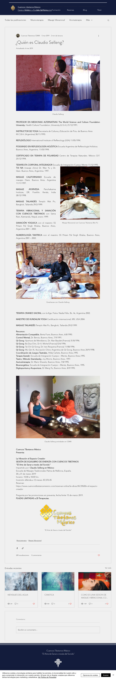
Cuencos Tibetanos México (58, 650)
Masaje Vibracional (56, 20)
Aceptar (106, 675)
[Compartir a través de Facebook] (17, 548)
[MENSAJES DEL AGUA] (21, 581)
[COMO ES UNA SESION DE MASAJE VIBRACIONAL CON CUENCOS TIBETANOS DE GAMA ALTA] (94, 581)
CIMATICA (49, 594)
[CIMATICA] (58, 581)
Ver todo (108, 568)
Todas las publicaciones (15, 20)
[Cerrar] (113, 675)
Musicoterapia (37, 20)
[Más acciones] (98, 35)
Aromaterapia (75, 20)
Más (88, 20)
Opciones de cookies (90, 675)
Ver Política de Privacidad (47, 677)
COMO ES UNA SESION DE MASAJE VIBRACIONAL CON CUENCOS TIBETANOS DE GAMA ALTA (94, 596)
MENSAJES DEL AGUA (18, 594)
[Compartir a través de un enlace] (23, 548)
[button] (108, 20)
